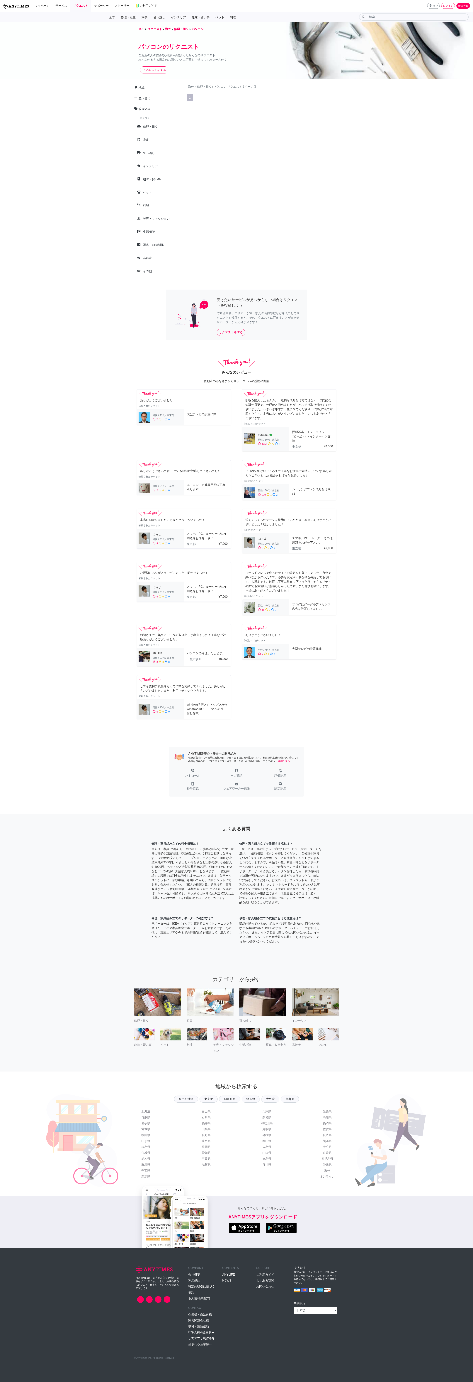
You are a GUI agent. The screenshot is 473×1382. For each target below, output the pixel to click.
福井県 (206, 1123)
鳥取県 (266, 1129)
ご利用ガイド (265, 1274)
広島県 (266, 1146)
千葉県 (145, 1170)
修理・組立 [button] (128, 17)
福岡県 (327, 1123)
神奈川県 (230, 1099)
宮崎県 (327, 1152)
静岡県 (206, 1146)
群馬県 (145, 1164)
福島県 (145, 1146)
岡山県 (266, 1141)
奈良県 (266, 1117)
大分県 (327, 1146)
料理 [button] (233, 17)
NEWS (226, 1280)
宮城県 (145, 1129)
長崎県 (327, 1135)
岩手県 (145, 1123)
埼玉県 (250, 1099)
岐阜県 (206, 1141)
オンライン (327, 1176)
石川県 (206, 1117)
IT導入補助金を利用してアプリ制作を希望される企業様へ (201, 1338)
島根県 (266, 1135)
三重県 (206, 1158)
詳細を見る (284, 761)
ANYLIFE (228, 1274)
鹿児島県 (327, 1158)
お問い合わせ (265, 1286)
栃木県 (145, 1158)
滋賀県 (206, 1164)
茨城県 (145, 1152)
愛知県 (206, 1152)
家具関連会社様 (198, 1320)
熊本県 (327, 1141)
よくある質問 (265, 1280)
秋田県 (145, 1135)
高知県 (327, 1117)
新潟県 (145, 1176)
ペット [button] (219, 17)
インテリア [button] (178, 17)
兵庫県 (266, 1111)
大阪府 (270, 1099)
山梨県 (206, 1129)
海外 (327, 1170)
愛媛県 (327, 1111)
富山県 (206, 1111)
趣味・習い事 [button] (201, 17)
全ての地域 (186, 1099)
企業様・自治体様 (200, 1314)
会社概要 (194, 1274)
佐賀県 (327, 1129)
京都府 (289, 1099)
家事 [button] (144, 17)
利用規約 (194, 1280)
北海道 (145, 1111)
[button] (433, 6)
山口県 (266, 1152)
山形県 (145, 1141)
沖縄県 (327, 1164)
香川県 (266, 1164)
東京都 (208, 1099)
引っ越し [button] (159, 17)
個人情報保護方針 (200, 1298)
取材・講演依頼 (198, 1326)
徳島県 (266, 1158)
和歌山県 (267, 1123)
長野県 (206, 1135)
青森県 (145, 1117)
